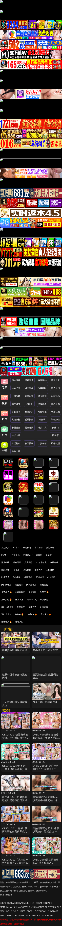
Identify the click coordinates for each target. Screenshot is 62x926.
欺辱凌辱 (16, 403)
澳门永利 (50, 547)
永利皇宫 (44, 584)
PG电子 (4, 555)
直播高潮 (54, 562)
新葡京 (49, 555)
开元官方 (19, 599)
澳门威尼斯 (6, 614)
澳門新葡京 (31, 584)
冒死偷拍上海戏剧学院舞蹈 (45, 676)
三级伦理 (16, 387)
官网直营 (39, 547)
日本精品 (29, 387)
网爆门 (55, 427)
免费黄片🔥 (6, 621)
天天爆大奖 (32, 599)
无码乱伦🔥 (6, 599)
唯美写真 (42, 427)
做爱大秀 (32, 607)
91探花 (29, 403)
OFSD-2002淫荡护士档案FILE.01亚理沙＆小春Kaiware (46, 769)
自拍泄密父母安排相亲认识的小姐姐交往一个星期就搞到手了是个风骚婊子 (45, 801)
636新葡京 (20, 592)
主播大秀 (39, 569)
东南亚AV (55, 395)
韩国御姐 (29, 395)
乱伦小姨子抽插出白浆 (45, 702)
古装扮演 (16, 411)
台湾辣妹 (16, 395)
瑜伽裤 (42, 419)
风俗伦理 (55, 443)
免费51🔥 (44, 592)
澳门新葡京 (6, 584)
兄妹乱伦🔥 (46, 614)
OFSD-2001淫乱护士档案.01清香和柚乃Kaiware (46, 862)
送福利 (39, 555)
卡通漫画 (16, 427)
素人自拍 (55, 387)
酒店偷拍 (27, 569)
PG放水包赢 (41, 562)
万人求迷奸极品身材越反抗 (14, 703)
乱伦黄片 (5, 577)
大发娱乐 (19, 584)
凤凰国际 (28, 562)
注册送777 (28, 555)
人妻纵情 (42, 443)
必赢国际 (17, 562)
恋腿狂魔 (55, 411)
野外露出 (55, 403)
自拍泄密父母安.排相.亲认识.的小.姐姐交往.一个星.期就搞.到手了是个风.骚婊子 (46, 833)
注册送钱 (16, 555)
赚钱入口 (19, 621)
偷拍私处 (17, 577)
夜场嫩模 (40, 577)
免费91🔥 (19, 614)
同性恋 (55, 435)
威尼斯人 (5, 547)
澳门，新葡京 (7, 607)
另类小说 (16, 451)
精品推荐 (16, 380)
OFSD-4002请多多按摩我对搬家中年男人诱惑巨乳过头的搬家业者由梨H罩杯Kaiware (46, 739)
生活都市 (16, 443)
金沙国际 (44, 599)
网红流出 (42, 403)
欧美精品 (42, 380)
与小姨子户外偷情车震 (45, 650)
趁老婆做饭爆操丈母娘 (14, 650)
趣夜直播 (28, 577)
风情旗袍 (16, 419)
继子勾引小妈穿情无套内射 (14, 676)
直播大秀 (44, 607)
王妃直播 (50, 569)
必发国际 (51, 577)
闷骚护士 (55, 419)
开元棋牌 (27, 547)
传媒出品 (16, 435)
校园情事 (29, 443)
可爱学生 (42, 411)
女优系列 (29, 411)
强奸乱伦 (29, 380)
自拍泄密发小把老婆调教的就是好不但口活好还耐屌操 (14, 800)
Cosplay (42, 387)
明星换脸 (29, 419)
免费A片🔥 (32, 614)
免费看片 (21, 607)
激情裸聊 (32, 592)
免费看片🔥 (6, 592)
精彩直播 (5, 569)
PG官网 (16, 547)
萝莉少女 (55, 380)
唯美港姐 (42, 395)
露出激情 (29, 427)
